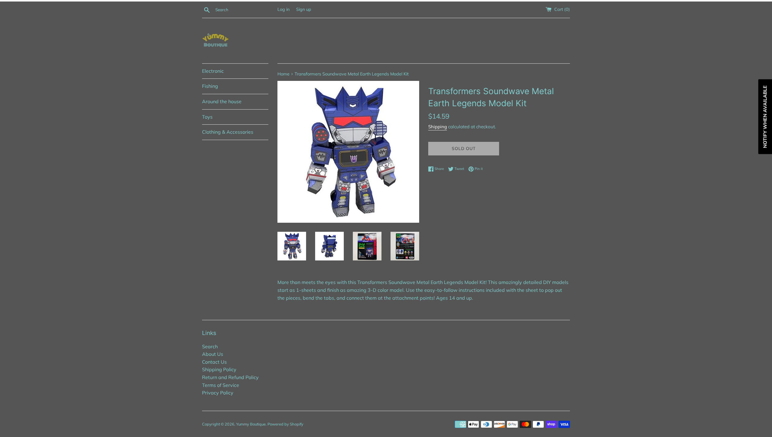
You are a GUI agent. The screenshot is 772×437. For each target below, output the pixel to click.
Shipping (437, 126)
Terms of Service (220, 385)
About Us (212, 354)
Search (210, 346)
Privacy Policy (217, 393)
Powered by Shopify (285, 424)
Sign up (303, 9)
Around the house (222, 101)
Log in (283, 9)
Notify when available (765, 116)
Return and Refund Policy (230, 377)
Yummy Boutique (251, 424)
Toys (207, 117)
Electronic (213, 71)
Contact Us (214, 362)
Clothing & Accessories (227, 132)
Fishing (210, 86)
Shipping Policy (219, 369)
